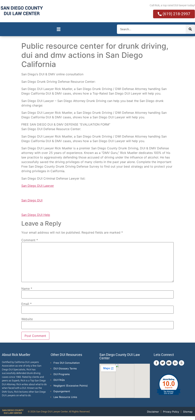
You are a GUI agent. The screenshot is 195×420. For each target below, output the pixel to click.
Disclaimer (153, 411)
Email (26, 303)
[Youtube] (169, 363)
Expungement (62, 391)
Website (27, 319)
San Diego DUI (31, 200)
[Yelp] (181, 363)
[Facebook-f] (156, 363)
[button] (58, 29)
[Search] (190, 29)
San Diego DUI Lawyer (37, 186)
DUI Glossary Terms (65, 368)
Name (26, 288)
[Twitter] (162, 363)
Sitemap (188, 411)
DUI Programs (62, 374)
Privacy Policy (171, 411)
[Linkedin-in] (175, 363)
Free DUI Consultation (67, 362)
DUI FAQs (59, 379)
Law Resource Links (65, 397)
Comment (29, 240)
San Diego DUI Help (35, 215)
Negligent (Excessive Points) (71, 385)
